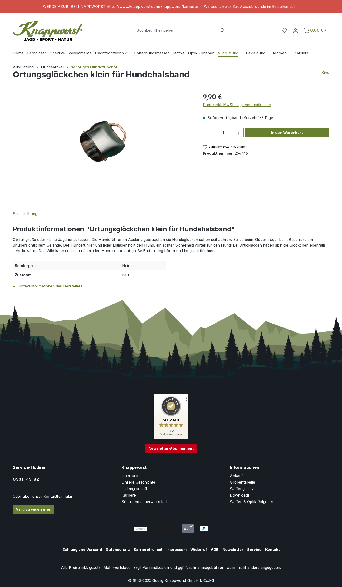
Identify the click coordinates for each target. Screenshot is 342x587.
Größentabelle (242, 482)
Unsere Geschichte (138, 482)
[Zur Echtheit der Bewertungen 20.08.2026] (171, 438)
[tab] (25, 214)
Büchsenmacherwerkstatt (144, 501)
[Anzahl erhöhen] (239, 132)
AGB (215, 549)
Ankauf (236, 475)
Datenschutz (118, 549)
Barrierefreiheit (148, 549)
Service (254, 549)
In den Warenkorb (287, 132)
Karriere (128, 495)
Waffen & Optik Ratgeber (251, 501)
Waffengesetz (242, 488)
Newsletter (232, 549)
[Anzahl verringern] (208, 132)
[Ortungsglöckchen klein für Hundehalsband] (103, 142)
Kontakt (272, 549)
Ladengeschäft (134, 488)
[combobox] (175, 30)
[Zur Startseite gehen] (48, 29)
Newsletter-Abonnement (171, 448)
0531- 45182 (26, 479)
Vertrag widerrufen (33, 509)
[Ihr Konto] (295, 30)
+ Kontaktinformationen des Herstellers (47, 286)
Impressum (176, 549)
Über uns (129, 475)
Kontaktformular (58, 496)
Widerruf (198, 549)
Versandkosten (156, 567)
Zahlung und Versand (82, 549)
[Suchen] (221, 30)
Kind (325, 72)
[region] (171, 6)
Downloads (240, 495)
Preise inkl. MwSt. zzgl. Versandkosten (237, 104)
